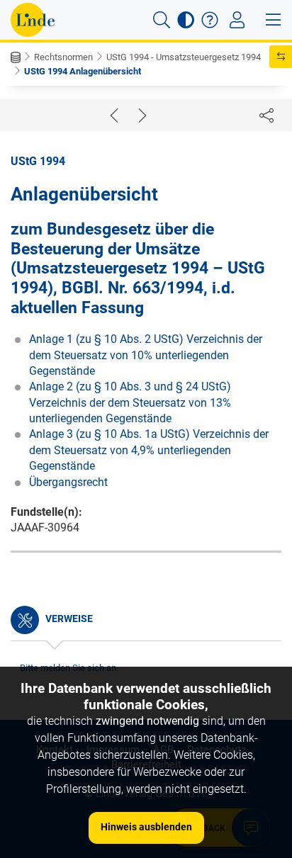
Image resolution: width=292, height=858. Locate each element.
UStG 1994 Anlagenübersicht (82, 71)
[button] (162, 19)
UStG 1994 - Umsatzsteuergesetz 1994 (183, 57)
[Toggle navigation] (237, 20)
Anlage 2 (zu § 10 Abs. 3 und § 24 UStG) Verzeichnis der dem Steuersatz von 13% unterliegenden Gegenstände (130, 402)
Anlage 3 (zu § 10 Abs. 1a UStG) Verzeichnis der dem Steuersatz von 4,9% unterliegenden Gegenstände (149, 450)
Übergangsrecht (68, 482)
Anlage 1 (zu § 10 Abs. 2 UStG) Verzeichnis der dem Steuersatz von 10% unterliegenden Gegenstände (145, 355)
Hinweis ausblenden (146, 826)
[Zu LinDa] (33, 20)
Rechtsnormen (63, 57)
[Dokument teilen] (266, 115)
